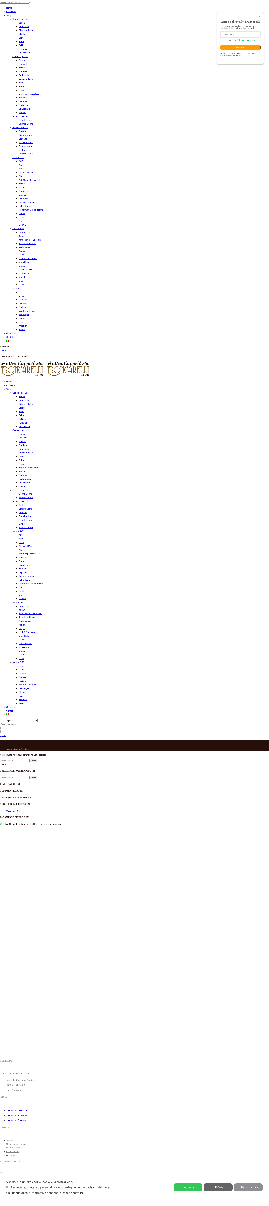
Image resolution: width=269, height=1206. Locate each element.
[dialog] (134, 1189)
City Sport (23, 198)
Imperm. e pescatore (29, 94)
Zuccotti (22, 112)
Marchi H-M (18, 228)
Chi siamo (11, 11)
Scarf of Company (27, 311)
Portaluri (23, 307)
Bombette (23, 71)
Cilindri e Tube (26, 30)
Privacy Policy (13, 1147)
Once (21, 296)
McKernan (24, 273)
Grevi (21, 221)
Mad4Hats (24, 262)
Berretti (22, 67)
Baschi (22, 23)
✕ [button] (261, 1177)
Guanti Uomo (25, 146)
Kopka (22, 251)
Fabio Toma (24, 206)
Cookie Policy (12, 1151)
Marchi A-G (18, 157)
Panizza (22, 303)
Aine (21, 165)
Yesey (22, 329)
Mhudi (22, 277)
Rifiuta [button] (219, 1187)
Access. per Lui (20, 127)
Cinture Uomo (25, 135)
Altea (21, 168)
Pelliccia (23, 45)
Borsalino (23, 191)
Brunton (22, 195)
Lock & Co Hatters (28, 258)
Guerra (22, 225)
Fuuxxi (22, 213)
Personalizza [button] (249, 1187)
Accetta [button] (189, 1187)
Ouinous (23, 299)
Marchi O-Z (18, 288)
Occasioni (11, 333)
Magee (22, 266)
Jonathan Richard (27, 243)
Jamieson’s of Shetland (30, 239)
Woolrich (23, 326)
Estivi (21, 37)
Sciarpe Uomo (26, 153)
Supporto (10, 1140)
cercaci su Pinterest (16, 1120)
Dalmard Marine (27, 202)
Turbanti (23, 49)
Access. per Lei (20, 116)
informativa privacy (246, 40)
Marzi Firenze (25, 269)
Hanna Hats (24, 232)
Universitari (24, 52)
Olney (21, 292)
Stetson (22, 318)
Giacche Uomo (26, 142)
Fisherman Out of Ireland (31, 210)
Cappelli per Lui (20, 56)
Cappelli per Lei (20, 19)
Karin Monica (25, 247)
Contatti (10, 337)
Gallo (21, 217)
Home (9, 8)
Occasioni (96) (13, 811)
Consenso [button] (11, 1155)
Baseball (23, 64)
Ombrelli (23, 150)
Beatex (22, 187)
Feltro (21, 41)
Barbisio (23, 183)
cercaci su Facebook (17, 1110)
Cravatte (23, 138)
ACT (21, 161)
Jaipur (22, 236)
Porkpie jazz (25, 105)
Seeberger (24, 314)
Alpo (21, 176)
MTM (21, 284)
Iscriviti (240, 47)
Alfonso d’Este (26, 172)
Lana (21, 90)
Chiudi (3, 350)
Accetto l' (242, 40)
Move (21, 281)
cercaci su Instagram (17, 1115)
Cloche (22, 34)
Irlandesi (23, 97)
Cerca (33, 761)
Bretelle (22, 131)
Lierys (22, 254)
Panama (23, 101)
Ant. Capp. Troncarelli (29, 180)
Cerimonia (24, 26)
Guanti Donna (25, 120)
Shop (8, 15)
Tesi (21, 322)
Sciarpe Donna (26, 124)
